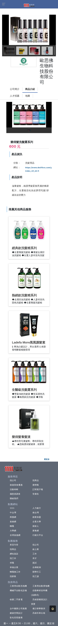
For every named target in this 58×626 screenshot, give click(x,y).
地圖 (27, 96)
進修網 (13, 521)
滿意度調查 (15, 494)
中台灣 (13, 512)
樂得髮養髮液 (21, 437)
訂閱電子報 (38, 489)
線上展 (36, 549)
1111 (12, 508)
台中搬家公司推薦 (18, 608)
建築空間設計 (16, 613)
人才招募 (14, 96)
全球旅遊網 (15, 535)
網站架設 (14, 554)
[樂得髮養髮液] (29, 419)
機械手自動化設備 (18, 590)
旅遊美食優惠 (16, 485)
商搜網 (13, 517)
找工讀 (36, 576)
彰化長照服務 (16, 617)
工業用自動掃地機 (41, 586)
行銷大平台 (38, 535)
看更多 (47, 459)
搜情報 (36, 485)
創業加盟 (37, 517)
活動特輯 (14, 489)
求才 (35, 558)
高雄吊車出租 (39, 613)
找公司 (13, 480)
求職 (12, 563)
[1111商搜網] (29, 5)
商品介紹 (30, 89)
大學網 (13, 530)
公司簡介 (14, 89)
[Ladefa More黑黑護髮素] (29, 325)
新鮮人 (36, 526)
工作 (35, 554)
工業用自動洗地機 (18, 586)
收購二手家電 (16, 599)
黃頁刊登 (14, 545)
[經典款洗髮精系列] (29, 230)
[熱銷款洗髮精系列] (29, 277)
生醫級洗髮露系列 (24, 389)
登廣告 (36, 494)
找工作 (13, 558)
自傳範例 (37, 567)
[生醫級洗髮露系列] (29, 372)
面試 (35, 563)
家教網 (36, 530)
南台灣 (36, 512)
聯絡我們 (14, 498)
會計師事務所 (39, 608)
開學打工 (37, 572)
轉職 (12, 526)
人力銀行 (37, 508)
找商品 (36, 480)
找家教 (13, 576)
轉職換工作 (15, 572)
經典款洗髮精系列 (24, 248)
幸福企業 (14, 567)
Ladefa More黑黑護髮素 (28, 342)
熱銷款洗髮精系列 (24, 295)
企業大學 (37, 521)
